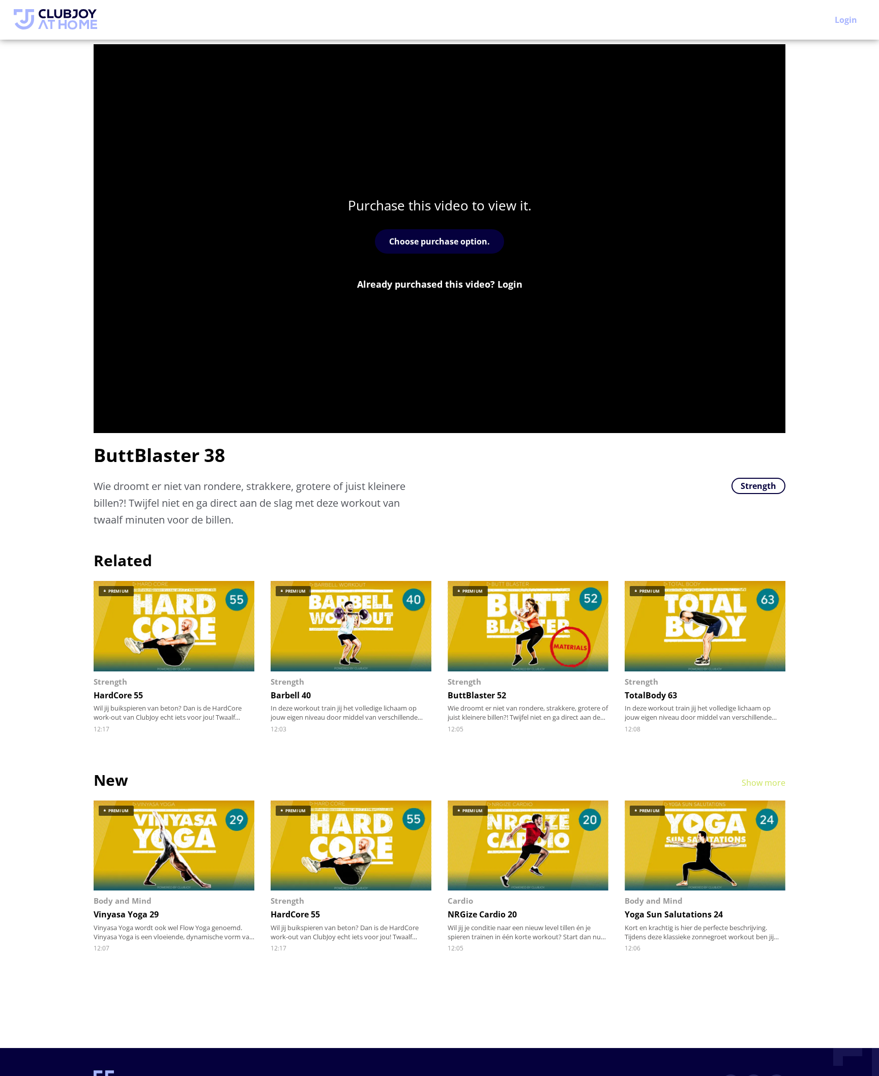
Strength (758, 485)
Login (846, 19)
